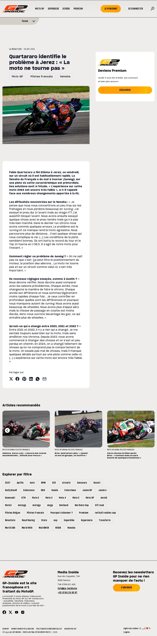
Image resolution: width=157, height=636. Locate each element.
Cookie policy (70, 629)
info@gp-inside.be (67, 588)
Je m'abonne (110, 9)
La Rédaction (15, 49)
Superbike (53, 9)
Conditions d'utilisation (22, 629)
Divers (66, 9)
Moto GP (39, 9)
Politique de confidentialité (49, 629)
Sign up (5, 629)
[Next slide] (149, 430)
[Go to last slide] (7, 430)
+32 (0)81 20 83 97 (67, 592)
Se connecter (135, 9)
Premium (78, 9)
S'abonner (126, 587)
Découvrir (125, 90)
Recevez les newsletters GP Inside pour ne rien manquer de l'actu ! (133, 576)
